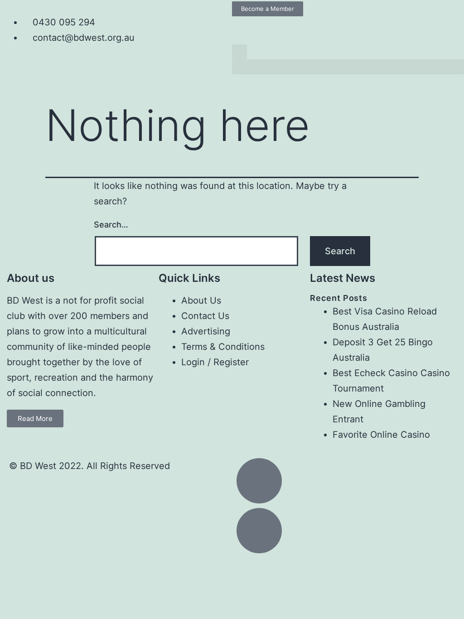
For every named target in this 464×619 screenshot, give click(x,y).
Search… (111, 224)
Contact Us (205, 315)
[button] (239, 51)
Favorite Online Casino (381, 434)
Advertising (205, 331)
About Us (201, 300)
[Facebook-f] (243, 27)
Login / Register (215, 362)
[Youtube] (268, 27)
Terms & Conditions (223, 346)
